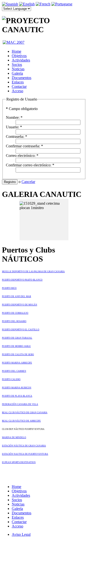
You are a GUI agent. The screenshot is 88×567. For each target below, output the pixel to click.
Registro (10, 182)
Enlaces (18, 82)
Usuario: (14, 127)
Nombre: (14, 117)
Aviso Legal (21, 534)
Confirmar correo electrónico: (30, 165)
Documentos (21, 78)
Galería (17, 73)
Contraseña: (16, 136)
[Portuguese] (61, 4)
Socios (17, 64)
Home (16, 51)
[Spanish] (10, 4)
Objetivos (19, 56)
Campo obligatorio (22, 109)
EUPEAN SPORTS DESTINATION (19, 462)
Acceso (17, 91)
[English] (27, 4)
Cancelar (28, 182)
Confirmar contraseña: (24, 146)
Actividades (21, 60)
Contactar (19, 86)
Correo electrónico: (22, 155)
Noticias (18, 69)
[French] (43, 4)
